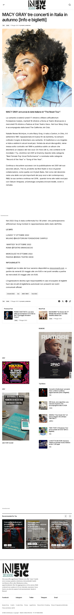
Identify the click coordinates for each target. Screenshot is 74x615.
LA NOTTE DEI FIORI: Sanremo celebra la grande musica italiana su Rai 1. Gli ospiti (59, 442)
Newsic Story (5, 605)
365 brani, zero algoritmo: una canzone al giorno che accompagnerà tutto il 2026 (58, 403)
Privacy (26, 605)
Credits (12, 605)
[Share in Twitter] (63, 301)
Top (63, 545)
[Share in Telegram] (66, 301)
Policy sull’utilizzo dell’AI (8, 608)
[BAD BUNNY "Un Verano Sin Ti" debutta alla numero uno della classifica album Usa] (54, 315)
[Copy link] (70, 301)
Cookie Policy (19, 605)
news (7, 25)
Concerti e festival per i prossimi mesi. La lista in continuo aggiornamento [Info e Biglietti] (59, 390)
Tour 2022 (34, 293)
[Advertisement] (37, 202)
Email (56, 597)
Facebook (5, 597)
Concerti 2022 (11, 293)
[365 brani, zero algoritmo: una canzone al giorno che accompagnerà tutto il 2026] (43, 405)
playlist (34, 543)
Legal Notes (33, 605)
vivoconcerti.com (57, 268)
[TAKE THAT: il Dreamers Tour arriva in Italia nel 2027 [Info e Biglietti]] (43, 431)
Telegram (44, 597)
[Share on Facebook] (59, 301)
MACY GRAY (25, 293)
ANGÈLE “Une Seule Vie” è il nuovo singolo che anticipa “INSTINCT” (58, 416)
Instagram (19, 597)
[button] (4, 5)
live (4, 25)
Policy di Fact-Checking (43, 605)
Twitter (31, 597)
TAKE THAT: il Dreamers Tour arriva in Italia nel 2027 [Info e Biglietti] (58, 429)
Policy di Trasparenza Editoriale (59, 605)
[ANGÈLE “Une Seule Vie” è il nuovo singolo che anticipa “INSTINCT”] (43, 418)
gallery (51, 421)
